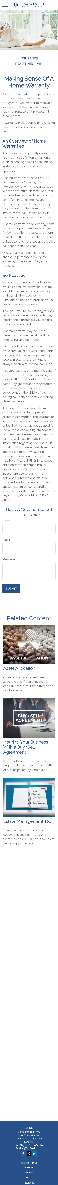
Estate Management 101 (27, 821)
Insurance (29, 1182)
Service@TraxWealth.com (29, 1148)
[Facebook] (23, 1153)
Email (6, 539)
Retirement (29, 1167)
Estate (29, 1177)
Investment (29, 1172)
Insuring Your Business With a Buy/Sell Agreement (25, 747)
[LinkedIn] (34, 1153)
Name (6, 520)
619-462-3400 (32, 1131)
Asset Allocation (19, 668)
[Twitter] (29, 1153)
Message (8, 559)
